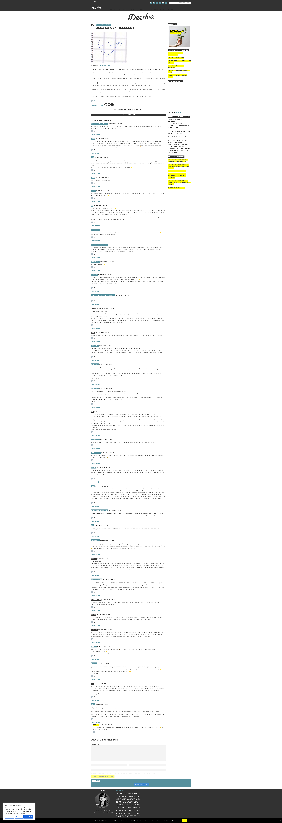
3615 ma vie (120, 793)
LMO (92, 157)
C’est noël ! (168, 9)
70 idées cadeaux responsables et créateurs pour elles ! (179, 150)
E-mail (131, 763)
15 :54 (111, 439)
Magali (93, 467)
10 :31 (112, 308)
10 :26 (127, 295)
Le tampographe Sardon (177, 171)
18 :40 (106, 486)
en (95, 1)
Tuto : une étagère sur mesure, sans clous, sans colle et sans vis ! (179, 131)
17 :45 (108, 467)
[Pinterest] (166, 3)
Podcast (113, 9)
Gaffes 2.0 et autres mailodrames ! (175, 54)
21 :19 (110, 629)
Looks (143, 9)
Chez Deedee (135, 795)
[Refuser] (280, 820)
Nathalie (94, 275)
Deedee (98, 7)
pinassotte (95, 540)
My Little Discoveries (99, 245)
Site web (93, 768)
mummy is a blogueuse (99, 510)
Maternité (130, 804)
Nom (92, 763)
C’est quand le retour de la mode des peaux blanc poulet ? (179, 125)
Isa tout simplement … (99, 123)
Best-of (126, 795)
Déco (123, 799)
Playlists (179, 112)
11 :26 (108, 559)
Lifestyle (136, 802)
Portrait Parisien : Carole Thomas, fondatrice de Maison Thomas (179, 182)
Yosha (93, 191)
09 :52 (119, 245)
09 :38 (111, 230)
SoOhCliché (95, 261)
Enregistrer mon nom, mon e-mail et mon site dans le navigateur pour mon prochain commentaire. (123, 773)
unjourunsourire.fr (104, 65)
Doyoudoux (95, 439)
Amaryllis (94, 364)
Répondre (94, 134)
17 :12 (108, 646)
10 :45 (107, 332)
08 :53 (108, 191)
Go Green (130, 799)
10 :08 (110, 275)
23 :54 (106, 525)
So (92, 206)
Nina (92, 486)
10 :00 (112, 261)
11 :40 (111, 345)
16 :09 (106, 704)
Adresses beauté (132, 793)
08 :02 (120, 123)
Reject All (19, 816)
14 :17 (105, 411)
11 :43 (110, 364)
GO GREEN (123, 9)
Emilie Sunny (95, 452)
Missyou (94, 663)
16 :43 (113, 600)
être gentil (129, 109)
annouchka (95, 230)
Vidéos (124, 815)
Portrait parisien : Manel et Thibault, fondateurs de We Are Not (178, 166)
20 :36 (106, 683)
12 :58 (114, 579)
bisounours (121, 109)
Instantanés (128, 801)
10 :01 (109, 663)
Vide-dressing (154, 9)
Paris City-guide (129, 809)
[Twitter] (160, 3)
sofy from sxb (96, 579)
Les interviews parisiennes (128, 802)
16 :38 (112, 452)
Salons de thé (128, 813)
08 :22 (107, 138)
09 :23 (105, 206)
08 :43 (107, 177)
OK (185, 820)
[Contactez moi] (151, 3)
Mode (126, 805)
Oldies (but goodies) (124, 807)
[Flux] (154, 3)
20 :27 (110, 725)
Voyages (134, 9)
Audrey (93, 646)
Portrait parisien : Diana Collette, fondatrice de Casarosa (177, 175)
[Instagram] (163, 3)
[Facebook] (157, 3)
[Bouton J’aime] (92, 101)
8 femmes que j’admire (176, 58)
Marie (93, 138)
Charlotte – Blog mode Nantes (103, 295)
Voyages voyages (122, 816)
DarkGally (95, 345)
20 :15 (120, 510)
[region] (19, 811)
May (92, 525)
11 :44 (110, 388)
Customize (9, 816)
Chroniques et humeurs (103, 24)
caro (93, 704)
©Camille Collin (101, 812)
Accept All (29, 816)
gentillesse (138, 109)
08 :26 (106, 157)
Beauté (119, 795)
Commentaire (95, 744)
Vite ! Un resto (133, 815)
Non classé (134, 805)
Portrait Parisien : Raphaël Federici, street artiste (178, 160)
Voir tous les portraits (176, 188)
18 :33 (108, 614)
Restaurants (133, 810)
